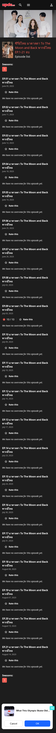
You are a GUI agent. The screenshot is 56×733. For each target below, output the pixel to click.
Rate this (13, 92)
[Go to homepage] (8, 5)
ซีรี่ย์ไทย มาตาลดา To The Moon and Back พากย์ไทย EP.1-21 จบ (33, 47)
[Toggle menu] (28, 5)
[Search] (20, 5)
